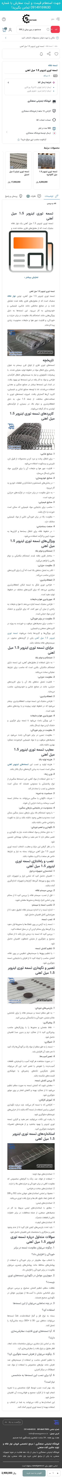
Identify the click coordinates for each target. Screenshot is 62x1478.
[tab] (52, 197)
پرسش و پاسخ (11, 196)
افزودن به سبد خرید (34, 1473)
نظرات (32, 196)
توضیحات (49, 196)
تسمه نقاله (49, 46)
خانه (56, 46)
